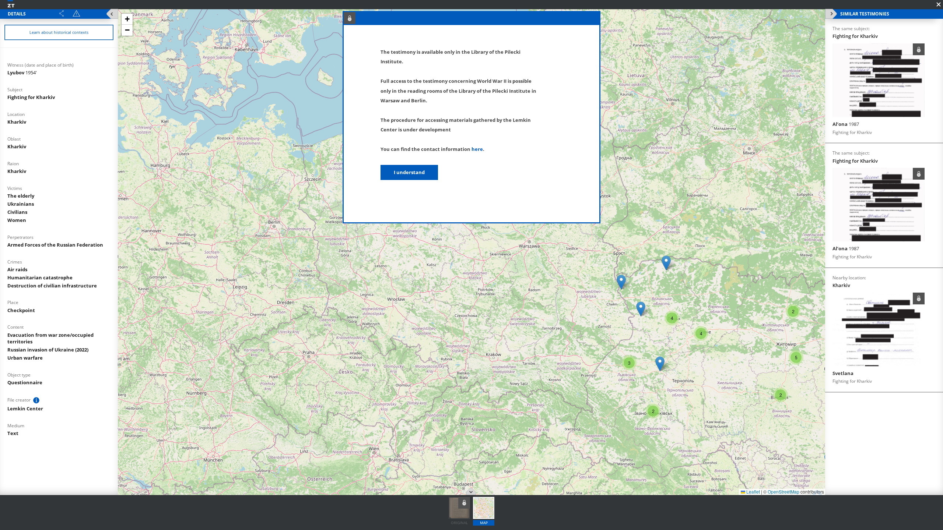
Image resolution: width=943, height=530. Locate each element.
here (477, 149)
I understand (409, 172)
